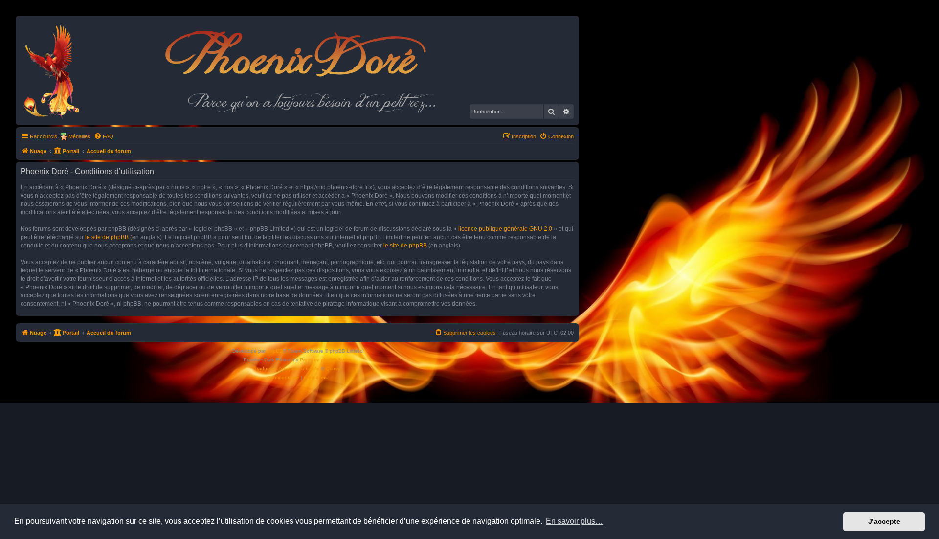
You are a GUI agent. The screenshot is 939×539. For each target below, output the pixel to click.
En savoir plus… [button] (574, 521)
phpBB (275, 351)
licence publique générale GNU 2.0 (505, 228)
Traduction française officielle (286, 368)
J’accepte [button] (884, 521)
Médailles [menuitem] (79, 136)
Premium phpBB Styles (326, 359)
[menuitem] (103, 136)
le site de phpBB (107, 237)
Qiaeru (333, 368)
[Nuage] (56, 70)
